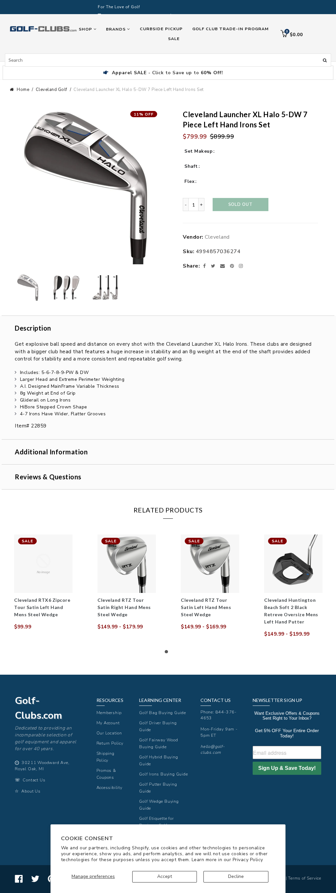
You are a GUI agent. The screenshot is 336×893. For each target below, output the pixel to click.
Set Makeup (198, 151)
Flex (189, 181)
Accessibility (109, 787)
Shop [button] (86, 29)
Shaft (191, 166)
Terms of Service (304, 878)
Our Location (109, 733)
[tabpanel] (43, 582)
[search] (168, 60)
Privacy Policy (248, 860)
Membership (109, 712)
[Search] (325, 60)
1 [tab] (168, 653)
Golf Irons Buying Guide (163, 774)
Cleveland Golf (51, 90)
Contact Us (34, 780)
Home (23, 90)
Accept (164, 876)
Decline (236, 876)
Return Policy (109, 743)
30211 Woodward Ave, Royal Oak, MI (42, 766)
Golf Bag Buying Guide (162, 712)
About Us (30, 791)
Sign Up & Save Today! (287, 768)
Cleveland (217, 237)
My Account (108, 723)
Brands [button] (116, 29)
